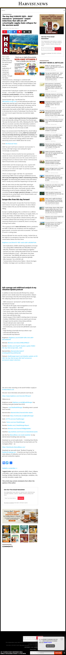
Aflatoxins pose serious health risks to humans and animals (54, 217)
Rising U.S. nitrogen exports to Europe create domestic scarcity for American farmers (54, 67)
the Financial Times (11, 143)
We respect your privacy (25, 645)
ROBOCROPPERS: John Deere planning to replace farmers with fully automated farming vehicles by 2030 (53, 178)
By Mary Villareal (54, 98)
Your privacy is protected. (9, 502)
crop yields (5, 473)
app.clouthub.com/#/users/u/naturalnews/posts (23, 432)
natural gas (24, 475)
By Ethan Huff (53, 91)
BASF (26, 471)
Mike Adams (14, 28)
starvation (10, 477)
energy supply (22, 473)
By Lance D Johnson (55, 204)
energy (15, 473)
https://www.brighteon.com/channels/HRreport (16, 396)
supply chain (18, 477)
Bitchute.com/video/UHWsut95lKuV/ (18, 343)
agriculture (15, 471)
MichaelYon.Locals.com (9, 101)
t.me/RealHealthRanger (15, 407)
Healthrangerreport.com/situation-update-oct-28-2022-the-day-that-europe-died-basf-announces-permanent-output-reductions (20, 358)
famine (34, 473)
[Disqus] (20, 569)
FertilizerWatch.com (8, 389)
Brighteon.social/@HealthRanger (22, 402)
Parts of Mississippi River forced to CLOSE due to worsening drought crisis (54, 121)
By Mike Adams (54, 80)
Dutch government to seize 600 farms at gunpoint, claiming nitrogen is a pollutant (53, 129)
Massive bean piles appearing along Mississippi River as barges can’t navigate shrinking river (53, 145)
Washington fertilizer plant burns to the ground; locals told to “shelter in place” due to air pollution (53, 104)
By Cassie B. (53, 70)
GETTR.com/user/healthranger (15, 419)
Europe (29, 473)
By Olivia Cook (54, 219)
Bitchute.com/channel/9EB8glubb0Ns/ (19, 428)
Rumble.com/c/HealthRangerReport (18, 425)
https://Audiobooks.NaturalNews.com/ (13, 447)
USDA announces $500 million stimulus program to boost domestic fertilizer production (53, 162)
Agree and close (50, 646)
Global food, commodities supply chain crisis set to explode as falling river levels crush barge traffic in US (53, 137)
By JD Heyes (53, 141)
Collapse (35, 471)
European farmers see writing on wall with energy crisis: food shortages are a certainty (53, 224)
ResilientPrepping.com (9, 452)
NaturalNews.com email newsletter (20, 435)
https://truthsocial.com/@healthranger (22, 416)
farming (4, 475)
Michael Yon (16, 475)
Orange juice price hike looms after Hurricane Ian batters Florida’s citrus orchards (54, 186)
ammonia (21, 471)
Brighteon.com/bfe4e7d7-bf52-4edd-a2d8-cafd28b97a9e (19, 242)
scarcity (4, 477)
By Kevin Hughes (54, 213)
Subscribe (58, 653)
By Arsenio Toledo (54, 165)
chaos (30, 471)
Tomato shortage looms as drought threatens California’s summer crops (54, 170)
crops (11, 473)
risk (36, 475)
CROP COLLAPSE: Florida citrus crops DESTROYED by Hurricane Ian (54, 193)
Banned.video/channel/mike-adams (22, 412)
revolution (31, 475)
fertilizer (10, 475)
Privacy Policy (33, 649)
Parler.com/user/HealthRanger (16, 422)
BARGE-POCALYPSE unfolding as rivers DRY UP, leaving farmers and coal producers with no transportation (54, 154)
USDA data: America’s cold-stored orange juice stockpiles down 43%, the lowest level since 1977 (54, 96)
